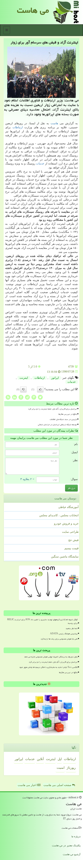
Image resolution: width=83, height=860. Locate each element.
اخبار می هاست (27, 785)
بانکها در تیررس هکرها (67, 414)
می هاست (33, 10)
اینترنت (24, 377)
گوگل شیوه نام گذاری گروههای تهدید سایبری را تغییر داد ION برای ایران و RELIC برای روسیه (42, 621)
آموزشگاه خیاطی (68, 507)
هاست (54, 123)
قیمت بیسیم (71, 548)
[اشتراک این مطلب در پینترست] (34, 396)
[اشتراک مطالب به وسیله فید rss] (8, 396)
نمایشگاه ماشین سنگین (65, 556)
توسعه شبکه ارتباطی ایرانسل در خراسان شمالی (57, 425)
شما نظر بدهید (72, 628)
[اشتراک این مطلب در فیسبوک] (21, 396)
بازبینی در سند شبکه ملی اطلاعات (63, 419)
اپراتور (55, 377)
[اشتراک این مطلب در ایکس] (40, 396)
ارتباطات (17, 127)
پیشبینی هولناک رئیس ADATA (64, 634)
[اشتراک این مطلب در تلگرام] (27, 396)
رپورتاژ (71, 767)
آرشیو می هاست (72, 854)
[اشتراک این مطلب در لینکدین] (14, 396)
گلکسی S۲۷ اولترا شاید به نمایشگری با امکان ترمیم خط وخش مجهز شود (48, 667)
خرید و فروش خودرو (66, 523)
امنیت (60, 767)
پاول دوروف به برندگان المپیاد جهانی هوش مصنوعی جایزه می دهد (51, 657)
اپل (60, 759)
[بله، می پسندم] (40, 389)
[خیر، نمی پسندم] (23, 389)
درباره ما (76, 836)
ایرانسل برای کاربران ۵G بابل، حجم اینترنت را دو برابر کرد (52, 409)
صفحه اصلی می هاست (58, 785)
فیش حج (73, 540)
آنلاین (40, 759)
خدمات (40, 163)
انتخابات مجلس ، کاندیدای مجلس (59, 515)
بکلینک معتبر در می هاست (66, 845)
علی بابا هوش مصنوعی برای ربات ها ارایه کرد (59, 639)
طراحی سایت (70, 531)
